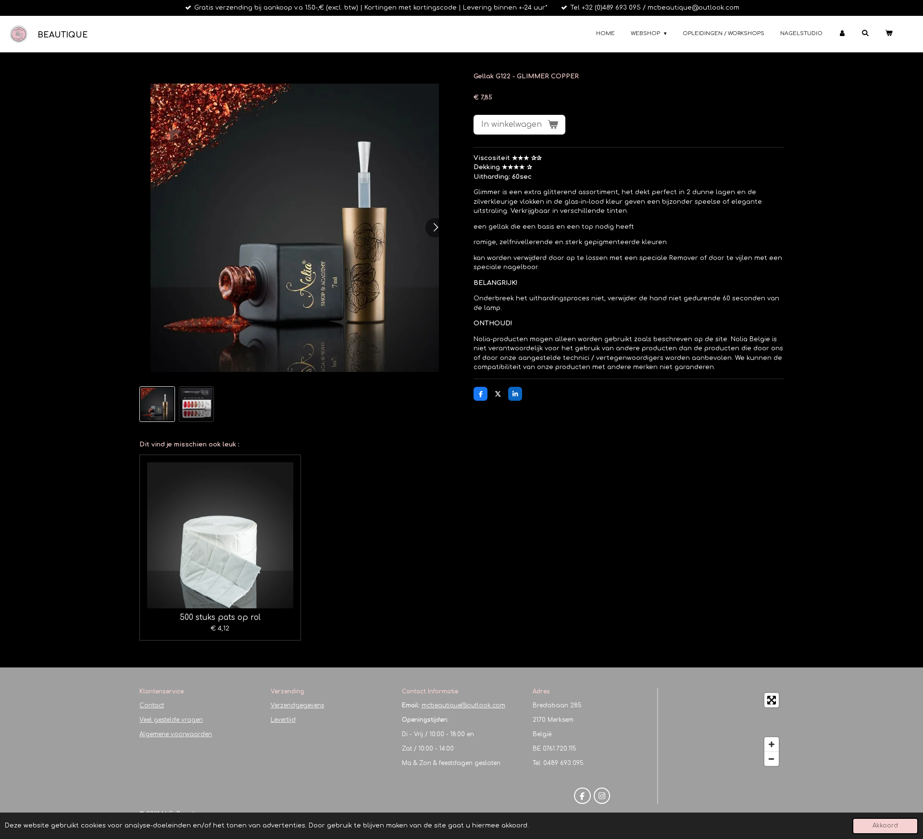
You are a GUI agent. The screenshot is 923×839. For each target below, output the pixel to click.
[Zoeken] (865, 32)
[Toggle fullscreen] (771, 700)
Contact (151, 705)
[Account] (842, 33)
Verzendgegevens (297, 705)
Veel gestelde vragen (171, 719)
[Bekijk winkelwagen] (889, 33)
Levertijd (283, 719)
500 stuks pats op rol (220, 617)
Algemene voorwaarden (175, 734)
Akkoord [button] (885, 826)
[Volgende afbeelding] (435, 227)
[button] (157, 404)
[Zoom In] (771, 744)
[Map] (724, 729)
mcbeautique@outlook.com (463, 705)
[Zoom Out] (771, 759)
